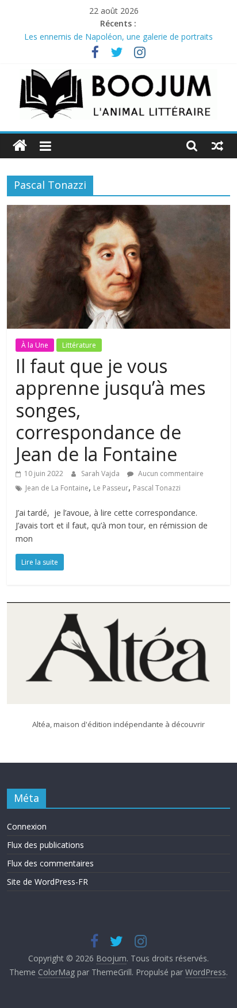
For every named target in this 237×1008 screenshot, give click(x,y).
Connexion (27, 826)
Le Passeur (110, 488)
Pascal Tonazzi (157, 488)
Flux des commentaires (50, 863)
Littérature (79, 345)
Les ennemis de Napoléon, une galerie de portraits (118, 37)
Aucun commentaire (170, 473)
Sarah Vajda (101, 473)
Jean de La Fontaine (57, 488)
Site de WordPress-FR (47, 881)
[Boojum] (20, 146)
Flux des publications (45, 844)
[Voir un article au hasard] (217, 146)
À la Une (34, 345)
